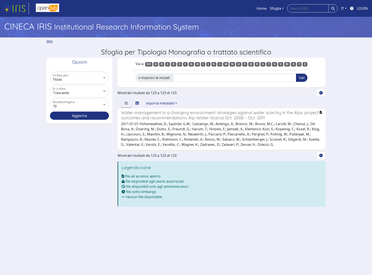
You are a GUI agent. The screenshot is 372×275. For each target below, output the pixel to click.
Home (262, 8)
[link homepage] (16, 8)
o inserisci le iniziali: (154, 77)
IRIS (49, 41)
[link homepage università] (47, 8)
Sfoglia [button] (275, 8)
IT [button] (342, 8)
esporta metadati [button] (160, 103)
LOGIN (362, 8)
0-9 (149, 64)
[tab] (126, 103)
